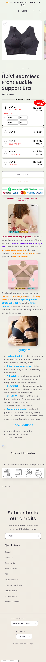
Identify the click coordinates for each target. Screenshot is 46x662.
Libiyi (31, 644)
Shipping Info (11, 596)
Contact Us (10, 563)
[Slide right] (28, 68)
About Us (9, 557)
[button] (5, 11)
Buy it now (23, 181)
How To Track (11, 568)
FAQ (7, 574)
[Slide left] (17, 68)
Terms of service (13, 602)
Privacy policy (11, 580)
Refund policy (11, 591)
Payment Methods (13, 585)
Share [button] (7, 486)
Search (8, 552)
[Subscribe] (38, 536)
